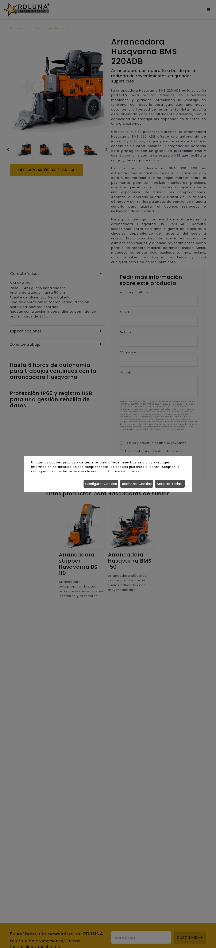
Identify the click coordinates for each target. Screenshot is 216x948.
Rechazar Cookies (137, 483)
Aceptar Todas (169, 483)
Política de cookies (123, 471)
